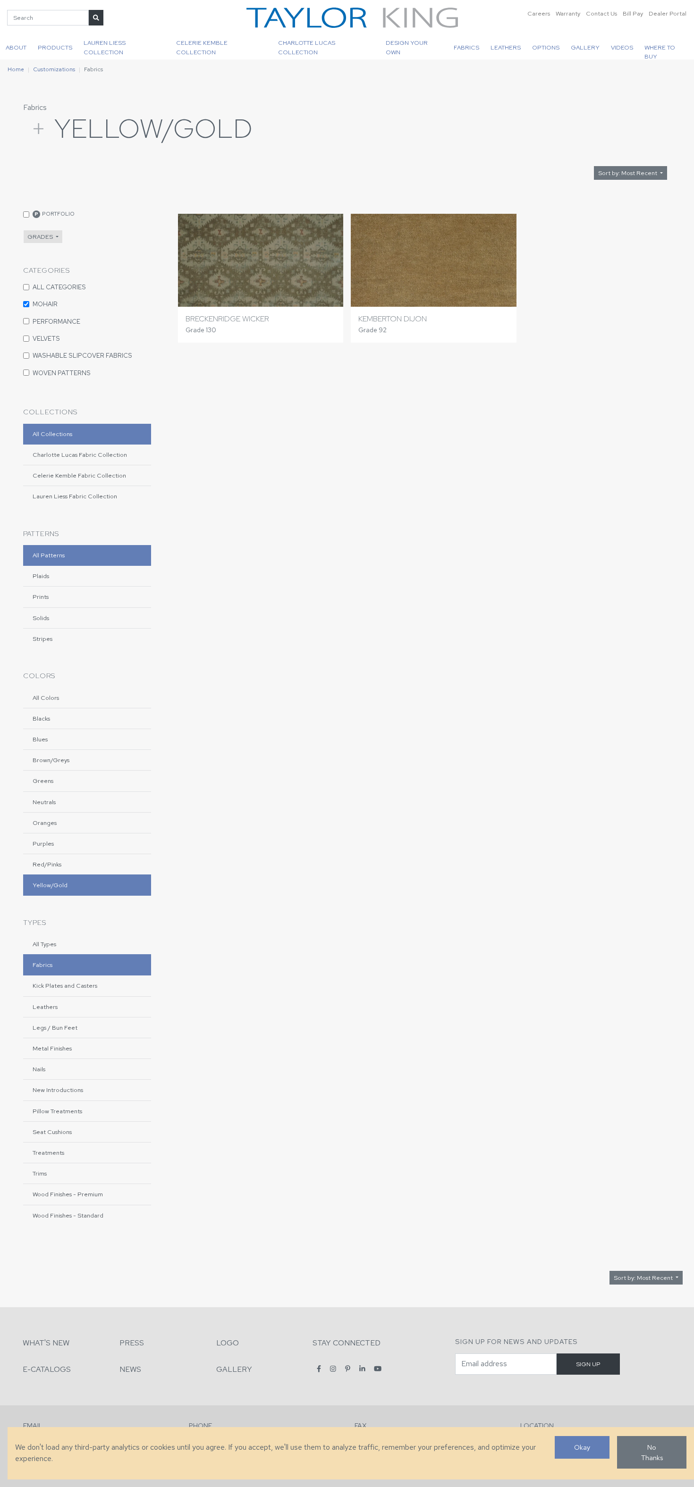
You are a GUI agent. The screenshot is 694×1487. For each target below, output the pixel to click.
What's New (46, 1343)
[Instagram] (333, 1368)
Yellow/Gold (50, 885)
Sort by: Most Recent (628, 173)
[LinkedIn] (362, 1368)
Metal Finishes (52, 1048)
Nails (39, 1069)
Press (131, 1343)
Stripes (42, 639)
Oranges (45, 823)
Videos (622, 47)
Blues (40, 739)
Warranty (568, 13)
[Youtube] (377, 1368)
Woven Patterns (62, 373)
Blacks (41, 718)
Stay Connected (347, 1343)
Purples (43, 844)
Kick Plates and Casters (65, 986)
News (130, 1369)
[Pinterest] (347, 1368)
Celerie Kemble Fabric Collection (79, 475)
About (16, 47)
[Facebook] (319, 1368)
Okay (582, 1447)
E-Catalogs (47, 1369)
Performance (56, 321)
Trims (40, 1173)
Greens (43, 781)
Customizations (54, 69)
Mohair (45, 304)
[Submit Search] (96, 17)
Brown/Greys (51, 760)
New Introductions (58, 1090)
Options (545, 47)
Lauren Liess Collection (105, 47)
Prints (41, 597)
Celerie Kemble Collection (202, 47)
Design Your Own (407, 47)
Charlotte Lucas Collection (306, 47)
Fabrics (466, 47)
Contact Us (601, 13)
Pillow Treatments (57, 1111)
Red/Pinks (47, 864)
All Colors (46, 698)
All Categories (59, 287)
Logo (227, 1343)
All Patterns (49, 555)
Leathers (506, 47)
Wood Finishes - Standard (68, 1215)
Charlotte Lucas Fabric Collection (80, 455)
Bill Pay (633, 13)
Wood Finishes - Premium (68, 1194)
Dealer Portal (667, 13)
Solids (41, 618)
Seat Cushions (52, 1132)
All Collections (52, 434)
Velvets (46, 338)
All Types (44, 944)
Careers (538, 13)
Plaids (41, 576)
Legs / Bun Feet (55, 1028)
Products (55, 47)
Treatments (48, 1153)
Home (16, 69)
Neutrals (44, 802)
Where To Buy (659, 51)
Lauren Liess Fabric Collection (75, 496)
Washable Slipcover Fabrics (82, 355)
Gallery (585, 47)
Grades (40, 237)
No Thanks (652, 1452)
